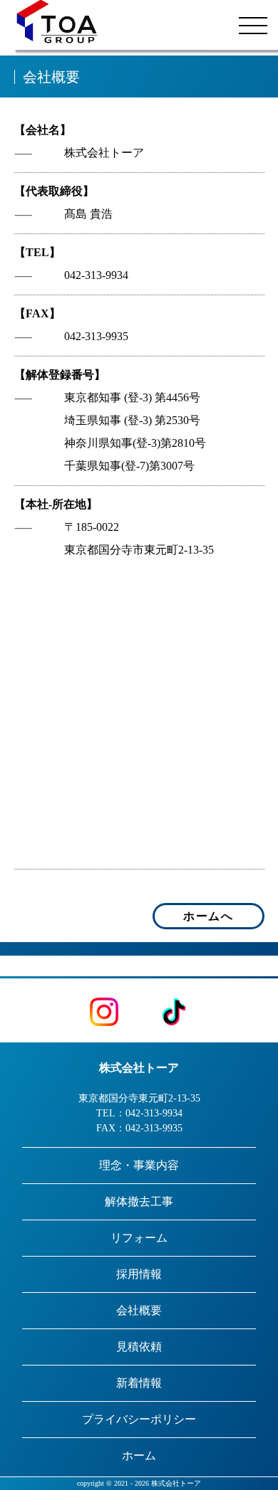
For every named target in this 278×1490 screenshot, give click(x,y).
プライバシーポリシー (139, 1419)
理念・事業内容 (139, 1165)
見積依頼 (139, 1347)
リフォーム (139, 1238)
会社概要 (139, 1310)
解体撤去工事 (139, 1201)
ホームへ (208, 916)
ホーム (139, 1455)
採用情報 (139, 1274)
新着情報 (139, 1383)
